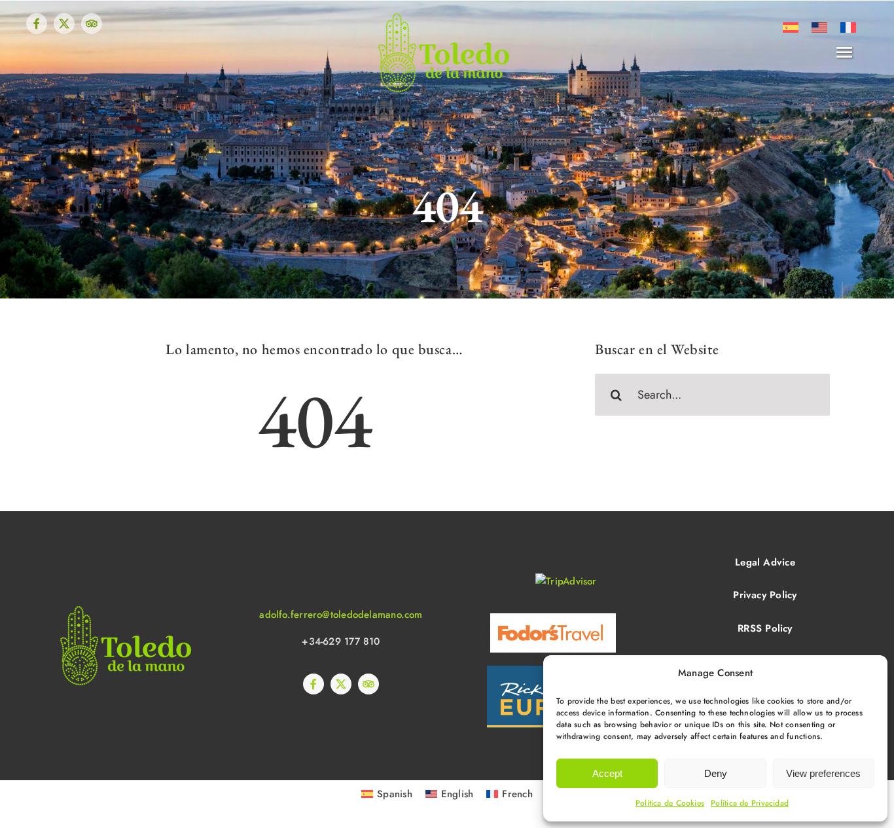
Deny (715, 773)
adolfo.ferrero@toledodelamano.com (340, 614)
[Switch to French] (848, 27)
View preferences (823, 773)
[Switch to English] (819, 27)
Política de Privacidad (750, 803)
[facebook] (36, 23)
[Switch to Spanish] (790, 27)
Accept (607, 773)
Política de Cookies (669, 803)
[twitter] (64, 23)
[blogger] (91, 23)
